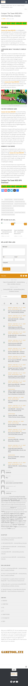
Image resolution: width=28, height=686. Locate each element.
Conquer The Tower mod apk (18, 206)
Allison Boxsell (5, 584)
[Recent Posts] (4, 303)
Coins (11, 496)
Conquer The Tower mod (6, 206)
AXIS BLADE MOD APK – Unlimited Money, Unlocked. (16, 319)
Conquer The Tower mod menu (8, 210)
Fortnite (16, 496)
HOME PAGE (9, 5)
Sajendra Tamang (6, 589)
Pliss (7, 478)
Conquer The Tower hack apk (7, 203)
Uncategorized (5, 7)
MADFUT (13, 507)
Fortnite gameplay (10, 498)
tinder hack (13, 528)
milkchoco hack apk (16, 511)
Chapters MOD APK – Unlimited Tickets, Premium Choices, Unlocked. (16, 416)
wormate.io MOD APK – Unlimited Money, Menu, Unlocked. (16, 440)
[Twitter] (23, 276)
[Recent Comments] (17, 303)
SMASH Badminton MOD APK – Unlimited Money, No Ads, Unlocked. (16, 328)
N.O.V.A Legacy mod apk (12, 520)
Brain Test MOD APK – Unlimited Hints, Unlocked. (17, 401)
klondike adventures (21, 504)
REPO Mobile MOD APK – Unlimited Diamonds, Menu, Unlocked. (6, 231)
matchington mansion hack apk (19, 509)
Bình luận (5, 246)
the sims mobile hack (20, 526)
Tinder (9, 528)
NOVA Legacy (9, 522)
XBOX (11, 7)
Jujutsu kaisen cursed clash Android (14, 483)
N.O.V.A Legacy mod (11, 519)
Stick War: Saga (11, 526)
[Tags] (23, 303)
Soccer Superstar (19, 524)
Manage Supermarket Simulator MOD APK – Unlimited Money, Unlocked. (17, 368)
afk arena (2, 497)
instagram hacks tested (14, 504)
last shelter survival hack (14, 506)
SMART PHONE (20, 5)
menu (3, 511)
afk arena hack (6, 497)
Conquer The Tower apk (18, 199)
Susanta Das (5, 579)
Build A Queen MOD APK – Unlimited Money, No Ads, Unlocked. (16, 385)
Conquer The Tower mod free (7, 208)
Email (16, 257)
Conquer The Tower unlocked (7, 212)
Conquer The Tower (8, 199)
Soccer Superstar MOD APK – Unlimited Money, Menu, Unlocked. (17, 360)
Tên (4, 257)
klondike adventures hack (5, 506)
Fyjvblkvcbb (8, 472)
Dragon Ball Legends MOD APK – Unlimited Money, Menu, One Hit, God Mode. (17, 450)
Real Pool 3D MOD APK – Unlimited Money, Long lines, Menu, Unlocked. (16, 352)
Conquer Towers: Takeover (20, 212)
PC (15, 5)
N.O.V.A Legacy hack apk (12, 516)
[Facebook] (21, 276)
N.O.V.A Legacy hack (10, 515)
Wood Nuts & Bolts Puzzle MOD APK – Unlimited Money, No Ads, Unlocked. (17, 377)
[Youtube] (26, 276)
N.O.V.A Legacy (9, 513)
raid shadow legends (18, 522)
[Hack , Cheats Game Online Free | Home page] (4, 2)
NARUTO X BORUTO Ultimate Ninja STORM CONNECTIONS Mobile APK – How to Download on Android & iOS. (16, 392)
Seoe (3, 568)
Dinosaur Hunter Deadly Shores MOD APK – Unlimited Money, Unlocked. (17, 311)
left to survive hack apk (6, 508)
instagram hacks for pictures (5, 504)
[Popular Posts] (11, 303)
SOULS (3, 526)
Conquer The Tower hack (20, 201)
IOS (13, 5)
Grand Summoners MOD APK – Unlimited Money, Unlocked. (15, 344)
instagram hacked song (9, 502)
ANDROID (3, 5)
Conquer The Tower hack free (20, 203)
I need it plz (8, 493)
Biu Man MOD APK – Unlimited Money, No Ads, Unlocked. (17, 336)
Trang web (5, 262)
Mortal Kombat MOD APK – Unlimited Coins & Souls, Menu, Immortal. (17, 433)
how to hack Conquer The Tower (8, 214)
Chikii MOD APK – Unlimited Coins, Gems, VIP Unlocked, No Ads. (16, 409)
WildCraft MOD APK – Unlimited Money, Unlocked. (17, 466)
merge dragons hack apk (9, 511)
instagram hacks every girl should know (19, 502)
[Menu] (26, 2)
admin (3, 18)
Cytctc (7, 488)
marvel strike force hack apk (8, 509)
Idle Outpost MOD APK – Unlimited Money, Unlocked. (16, 457)
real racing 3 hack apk (9, 524)
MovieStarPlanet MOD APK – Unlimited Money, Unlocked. (17, 425)
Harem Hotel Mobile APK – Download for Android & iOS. (18, 231)
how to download (12, 500)
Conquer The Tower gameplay (7, 201)
